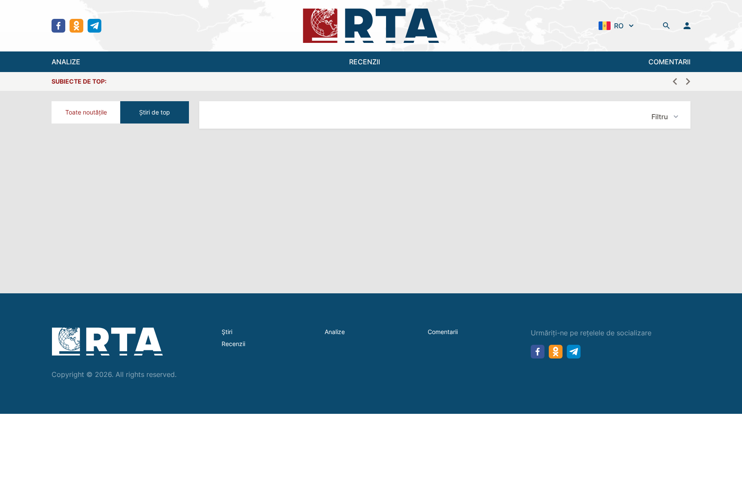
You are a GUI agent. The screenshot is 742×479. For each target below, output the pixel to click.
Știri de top (154, 112)
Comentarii (443, 331)
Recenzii (233, 343)
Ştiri (227, 331)
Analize (335, 331)
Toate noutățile (86, 112)
